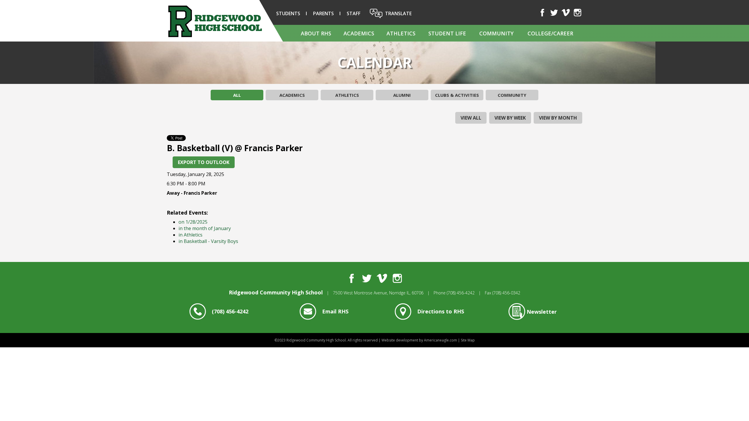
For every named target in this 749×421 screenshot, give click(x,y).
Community (512, 95)
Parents (323, 13)
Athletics (347, 95)
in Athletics (190, 235)
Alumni (402, 95)
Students (288, 13)
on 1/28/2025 (192, 222)
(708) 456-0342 (506, 293)
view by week (510, 118)
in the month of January (204, 228)
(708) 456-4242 (461, 293)
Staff (353, 13)
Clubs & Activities (457, 95)
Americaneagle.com (440, 340)
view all (471, 118)
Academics (292, 95)
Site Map (468, 340)
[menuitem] (315, 33)
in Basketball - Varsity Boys (208, 241)
